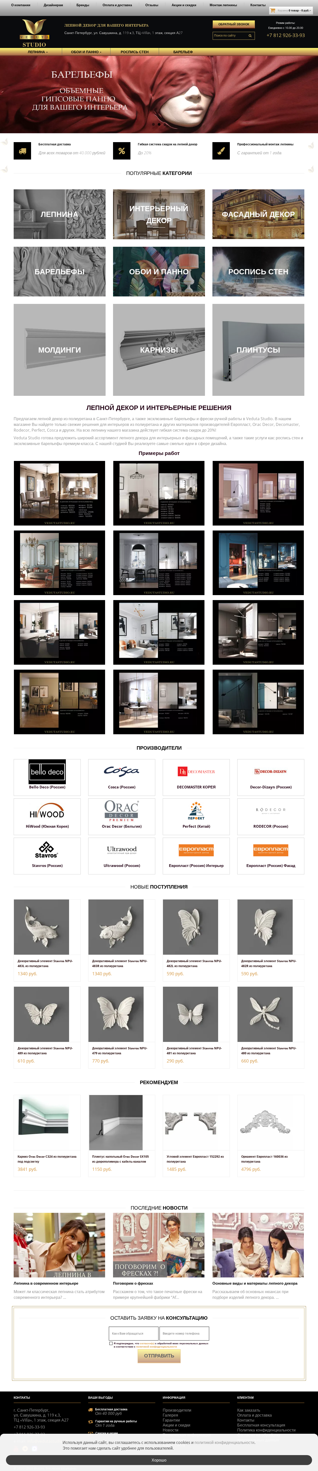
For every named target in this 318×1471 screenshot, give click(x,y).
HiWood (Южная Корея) (47, 826)
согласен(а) (147, 1343)
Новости (170, 1430)
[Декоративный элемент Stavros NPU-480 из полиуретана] (271, 1014)
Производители (177, 1410)
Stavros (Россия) (47, 865)
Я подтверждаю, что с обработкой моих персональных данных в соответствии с (161, 1345)
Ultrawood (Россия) (122, 865)
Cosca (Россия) (121, 786)
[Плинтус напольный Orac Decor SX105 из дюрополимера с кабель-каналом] (121, 1122)
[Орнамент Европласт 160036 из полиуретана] (271, 1122)
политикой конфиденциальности (156, 1346)
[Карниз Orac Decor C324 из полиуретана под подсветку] (47, 1122)
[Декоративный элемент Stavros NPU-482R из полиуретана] (271, 927)
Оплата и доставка (117, 5)
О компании (20, 5)
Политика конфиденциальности (266, 1430)
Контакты (258, 5)
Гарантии (171, 1420)
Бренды (83, 5)
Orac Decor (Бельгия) (122, 826)
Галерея (170, 1415)
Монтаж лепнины (223, 5)
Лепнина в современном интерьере (46, 1283)
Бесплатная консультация (261, 1425)
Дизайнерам (53, 5)
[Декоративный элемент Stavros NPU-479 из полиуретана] (121, 1014)
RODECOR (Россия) (270, 826)
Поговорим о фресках (133, 1283)
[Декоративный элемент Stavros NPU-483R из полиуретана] (121, 927)
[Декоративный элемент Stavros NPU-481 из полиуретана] (196, 1014)
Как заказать (248, 1410)
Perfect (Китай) (196, 826)
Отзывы (151, 5)
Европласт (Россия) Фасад (270, 865)
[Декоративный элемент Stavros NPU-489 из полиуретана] (47, 1014)
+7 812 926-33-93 (286, 35)
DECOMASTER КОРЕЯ (196, 786)
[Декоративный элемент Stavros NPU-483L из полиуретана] (47, 927)
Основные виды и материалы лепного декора (254, 1283)
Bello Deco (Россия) (47, 786)
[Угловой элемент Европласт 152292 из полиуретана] (196, 1122)
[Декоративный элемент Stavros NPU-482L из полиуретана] (196, 927)
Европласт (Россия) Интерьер (196, 865)
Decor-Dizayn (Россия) (271, 786)
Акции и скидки (184, 5)
